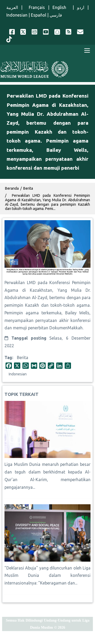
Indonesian (16, 15)
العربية (12, 7)
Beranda (12, 188)
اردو (80, 7)
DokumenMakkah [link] (66, 327)
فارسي (56, 15)
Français (35, 7)
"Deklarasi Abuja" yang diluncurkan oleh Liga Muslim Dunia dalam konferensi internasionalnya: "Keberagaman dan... (47, 576)
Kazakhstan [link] (41, 290)
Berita (22, 357)
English (61, 7)
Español (38, 15)
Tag (8, 357)
